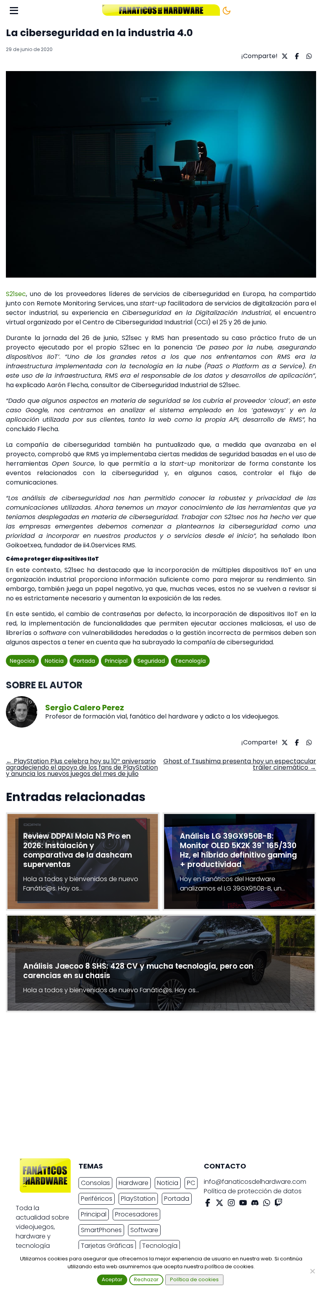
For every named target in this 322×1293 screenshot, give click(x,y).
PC (191, 1182)
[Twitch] (278, 1204)
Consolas (95, 1182)
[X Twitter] (219, 1204)
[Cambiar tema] (226, 10)
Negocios (22, 661)
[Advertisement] (154, 1087)
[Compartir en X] (284, 56)
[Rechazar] (312, 1271)
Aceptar (112, 1279)
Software (144, 1229)
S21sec (16, 293)
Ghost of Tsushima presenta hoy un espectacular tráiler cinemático (239, 764)
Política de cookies (194, 1279)
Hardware (133, 1182)
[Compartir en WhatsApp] (308, 56)
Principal (116, 661)
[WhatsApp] (267, 1204)
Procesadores (136, 1214)
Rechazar (146, 1279)
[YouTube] (243, 1204)
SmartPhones (101, 1229)
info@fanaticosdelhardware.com (255, 1181)
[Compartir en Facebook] (296, 56)
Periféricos (96, 1198)
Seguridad (151, 661)
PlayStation (138, 1198)
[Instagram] (231, 1204)
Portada (84, 661)
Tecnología (190, 661)
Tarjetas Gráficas (107, 1245)
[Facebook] (208, 1204)
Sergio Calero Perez (84, 707)
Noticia (54, 661)
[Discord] (255, 1204)
